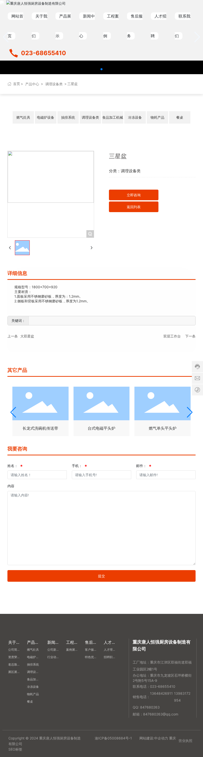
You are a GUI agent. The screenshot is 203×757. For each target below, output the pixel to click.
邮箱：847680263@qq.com (155, 714)
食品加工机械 (112, 117)
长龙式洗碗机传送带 (40, 428)
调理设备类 (54, 84)
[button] (101, 69)
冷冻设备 (135, 117)
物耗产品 (157, 117)
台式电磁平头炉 (101, 428)
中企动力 (161, 738)
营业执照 (185, 740)
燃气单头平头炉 (163, 428)
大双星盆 (27, 336)
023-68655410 (43, 53)
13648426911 (161, 693)
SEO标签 (15, 749)
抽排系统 (68, 117)
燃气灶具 (23, 117)
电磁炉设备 (45, 117)
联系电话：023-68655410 (154, 686)
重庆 (172, 738)
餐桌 (179, 117)
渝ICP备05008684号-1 (113, 738)
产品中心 (32, 84)
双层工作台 (172, 336)
